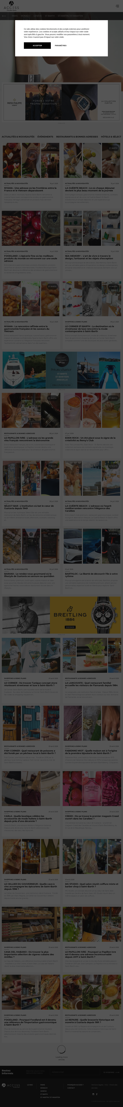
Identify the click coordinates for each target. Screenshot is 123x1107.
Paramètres (60, 46)
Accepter (37, 46)
